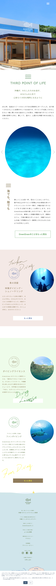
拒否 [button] (30, 582)
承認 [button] (25, 582)
